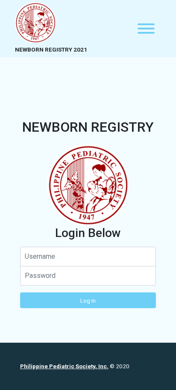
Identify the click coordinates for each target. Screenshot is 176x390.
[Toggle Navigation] (146, 28)
